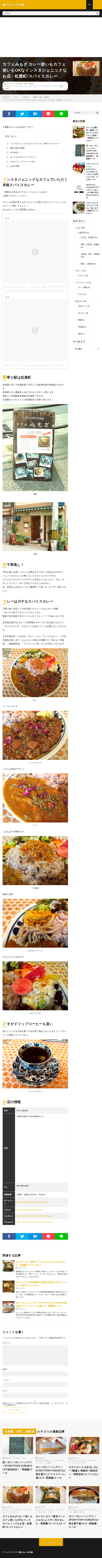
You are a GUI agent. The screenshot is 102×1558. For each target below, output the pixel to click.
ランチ (54, 86)
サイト (5, 1391)
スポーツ (79, 270)
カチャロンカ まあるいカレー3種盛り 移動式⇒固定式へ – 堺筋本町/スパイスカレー (84, 1472)
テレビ (22, 1458)
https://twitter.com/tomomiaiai (29, 1210)
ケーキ (52, 1460)
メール (6, 1380)
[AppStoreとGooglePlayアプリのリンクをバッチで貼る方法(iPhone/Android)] (79, 189)
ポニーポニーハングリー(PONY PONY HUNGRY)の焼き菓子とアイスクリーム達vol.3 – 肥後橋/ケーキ (50, 1472)
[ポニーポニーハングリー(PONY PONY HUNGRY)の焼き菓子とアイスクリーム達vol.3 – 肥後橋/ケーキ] (8, 1307)
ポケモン (82, 313)
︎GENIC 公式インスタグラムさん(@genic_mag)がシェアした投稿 (31, 365)
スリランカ (76, 1462)
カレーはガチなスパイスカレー (21, 157)
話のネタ (79, 301)
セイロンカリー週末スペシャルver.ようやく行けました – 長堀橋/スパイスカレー (51, 1520)
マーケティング (81, 282)
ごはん (78, 227)
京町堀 (48, 1462)
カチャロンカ (76, 1460)
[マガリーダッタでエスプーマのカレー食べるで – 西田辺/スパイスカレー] (79, 208)
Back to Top (51, 1543)
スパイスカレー (45, 86)
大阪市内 (82, 232)
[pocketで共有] (48, 114)
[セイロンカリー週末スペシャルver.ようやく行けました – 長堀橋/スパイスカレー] (8, 1266)
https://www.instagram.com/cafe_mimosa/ (34, 1222)
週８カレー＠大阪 (26, 1552)
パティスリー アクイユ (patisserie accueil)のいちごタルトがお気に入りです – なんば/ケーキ (92, 171)
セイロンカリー (41, 1512)
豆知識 (81, 327)
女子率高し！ (14, 152)
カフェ (30, 86)
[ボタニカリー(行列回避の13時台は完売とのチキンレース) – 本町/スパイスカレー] (8, 1287)
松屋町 (6, 88)
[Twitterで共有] (22, 114)
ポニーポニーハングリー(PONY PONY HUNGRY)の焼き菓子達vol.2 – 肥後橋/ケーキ (83, 1521)
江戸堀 (81, 1512)
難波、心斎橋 (86, 264)
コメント (6, 1343)
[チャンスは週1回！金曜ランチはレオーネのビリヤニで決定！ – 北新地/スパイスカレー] (79, 132)
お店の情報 (13, 166)
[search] (97, 13)
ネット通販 (82, 287)
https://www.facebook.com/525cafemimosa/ (35, 1216)
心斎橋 (60, 86)
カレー (36, 86)
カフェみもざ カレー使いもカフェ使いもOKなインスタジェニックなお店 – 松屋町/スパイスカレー (18, 1521)
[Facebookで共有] (9, 114)
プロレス (82, 275)
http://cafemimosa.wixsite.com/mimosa (32, 1202)
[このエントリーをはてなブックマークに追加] (35, 114)
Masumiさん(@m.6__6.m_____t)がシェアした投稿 (25, 287)
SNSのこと (82, 306)
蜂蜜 (80, 320)
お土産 (40, 1460)
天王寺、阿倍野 (87, 237)
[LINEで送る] (61, 114)
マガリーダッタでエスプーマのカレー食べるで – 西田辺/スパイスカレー (92, 208)
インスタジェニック (19, 86)
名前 (5, 1369)
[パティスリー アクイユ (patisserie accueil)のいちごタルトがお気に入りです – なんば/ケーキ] (79, 169)
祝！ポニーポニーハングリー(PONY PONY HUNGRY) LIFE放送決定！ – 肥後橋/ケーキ (18, 1467)
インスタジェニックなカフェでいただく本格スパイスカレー (33, 143)
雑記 (80, 334)
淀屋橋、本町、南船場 (25, 83)
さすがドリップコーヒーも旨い (21, 161)
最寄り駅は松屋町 (16, 148)
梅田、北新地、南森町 (90, 244)
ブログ (81, 294)
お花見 (46, 1460)
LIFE (17, 1458)
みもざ (8, 86)
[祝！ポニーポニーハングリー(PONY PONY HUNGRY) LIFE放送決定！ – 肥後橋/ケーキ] (79, 150)
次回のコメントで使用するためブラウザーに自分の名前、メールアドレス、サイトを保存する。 (35, 1404)
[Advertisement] (51, 37)
